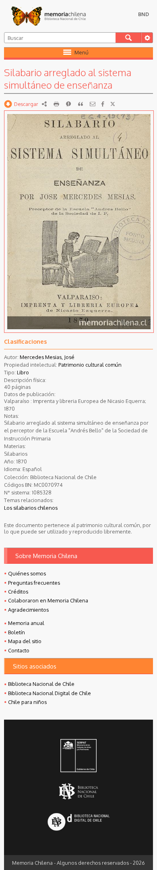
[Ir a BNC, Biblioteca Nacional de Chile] (78, 791)
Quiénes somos (27, 573)
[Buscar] (129, 38)
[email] (93, 104)
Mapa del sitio (24, 641)
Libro (23, 372)
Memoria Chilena (48, 16)
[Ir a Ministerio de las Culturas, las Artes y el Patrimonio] (78, 756)
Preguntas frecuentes (34, 582)
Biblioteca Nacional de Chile (41, 684)
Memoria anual (26, 623)
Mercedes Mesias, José (47, 357)
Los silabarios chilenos (31, 508)
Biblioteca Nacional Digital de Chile (49, 693)
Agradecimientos (28, 609)
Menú (81, 52)
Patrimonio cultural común (90, 364)
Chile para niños (27, 702)
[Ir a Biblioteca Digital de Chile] (78, 822)
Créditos (18, 591)
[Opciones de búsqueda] (147, 38)
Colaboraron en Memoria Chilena (48, 600)
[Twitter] (113, 104)
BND (143, 14)
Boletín (16, 632)
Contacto (18, 650)
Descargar (26, 104)
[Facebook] (103, 104)
